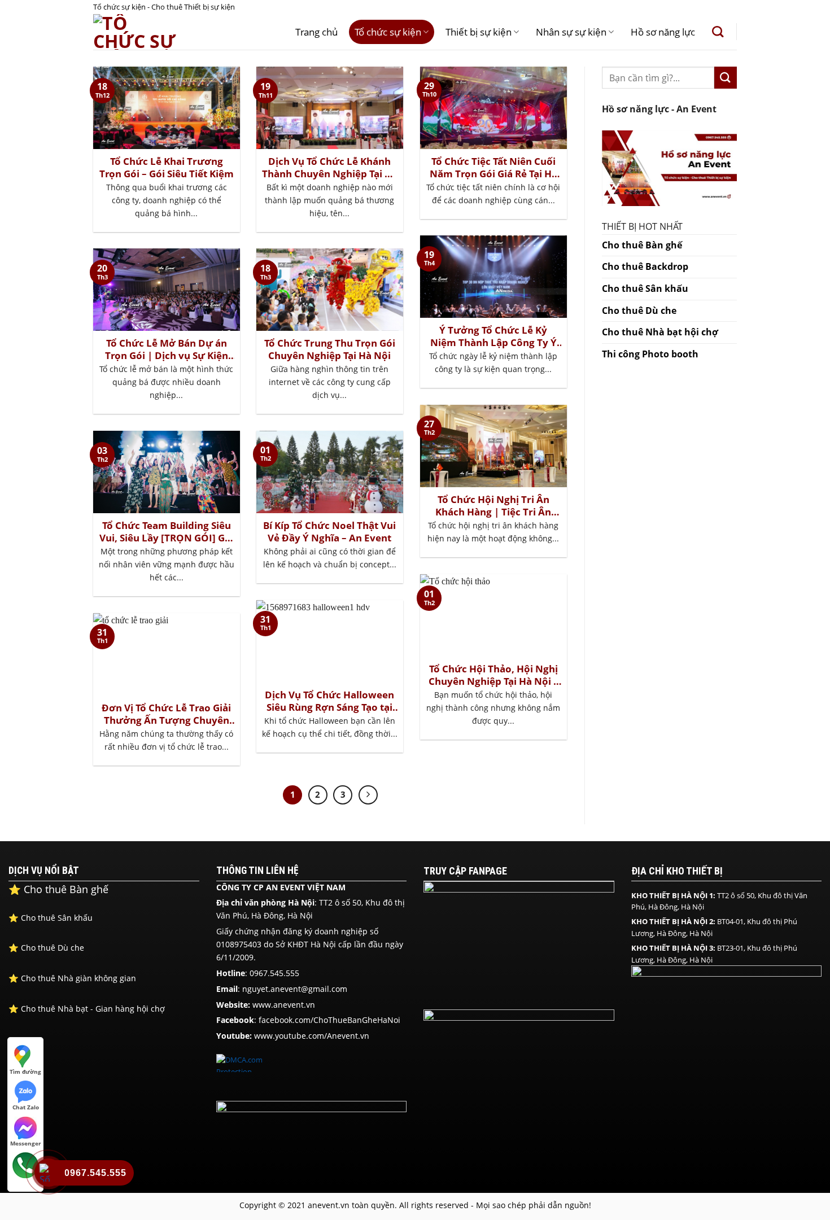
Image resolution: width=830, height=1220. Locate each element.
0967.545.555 (274, 973)
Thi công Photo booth (650, 354)
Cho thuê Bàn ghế (642, 245)
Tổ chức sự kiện (388, 31)
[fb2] (518, 1072)
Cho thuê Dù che (639, 310)
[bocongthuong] (311, 1136)
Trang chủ (316, 31)
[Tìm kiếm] (717, 31)
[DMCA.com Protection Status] (244, 1062)
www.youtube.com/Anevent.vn (311, 1035)
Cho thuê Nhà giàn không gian (72, 978)
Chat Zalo (25, 1106)
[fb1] (518, 943)
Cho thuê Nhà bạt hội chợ (660, 332)
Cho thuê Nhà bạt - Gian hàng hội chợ (87, 1008)
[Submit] (725, 78)
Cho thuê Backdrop (645, 266)
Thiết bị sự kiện (478, 31)
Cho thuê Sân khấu (645, 288)
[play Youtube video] (669, 168)
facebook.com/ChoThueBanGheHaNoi (329, 1020)
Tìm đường (25, 1071)
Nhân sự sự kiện (571, 31)
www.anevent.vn (283, 1004)
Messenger (25, 1142)
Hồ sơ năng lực (663, 31)
